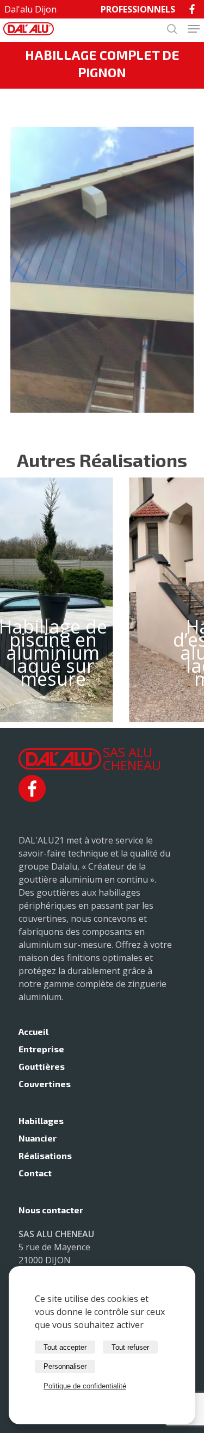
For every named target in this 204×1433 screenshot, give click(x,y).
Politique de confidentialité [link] (85, 1386)
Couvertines (44, 1083)
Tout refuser (130, 1347)
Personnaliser (65, 1366)
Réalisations (45, 1155)
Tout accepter (65, 1347)
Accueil (33, 1031)
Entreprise (41, 1049)
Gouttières (41, 1066)
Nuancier (37, 1138)
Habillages (41, 1120)
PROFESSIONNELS (138, 9)
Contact (35, 1173)
